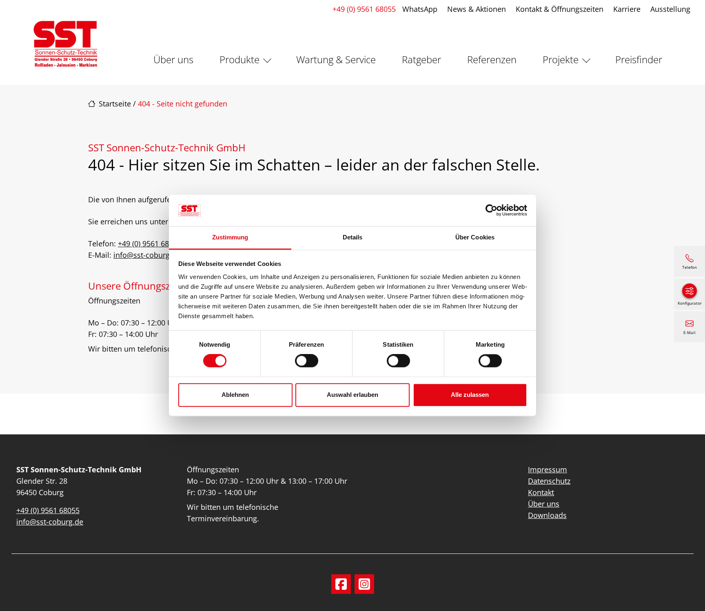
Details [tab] (353, 237)
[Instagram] (364, 584)
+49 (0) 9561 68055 (364, 9)
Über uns (173, 59)
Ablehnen (235, 394)
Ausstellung (670, 9)
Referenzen (492, 59)
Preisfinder (638, 59)
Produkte (239, 59)
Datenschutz (549, 481)
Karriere (627, 9)
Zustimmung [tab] (230, 237)
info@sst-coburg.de (146, 255)
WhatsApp (419, 9)
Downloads (547, 515)
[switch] (306, 360)
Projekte (561, 59)
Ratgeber (421, 59)
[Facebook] (341, 584)
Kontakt (541, 492)
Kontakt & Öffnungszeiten (559, 9)
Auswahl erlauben (352, 394)
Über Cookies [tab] (474, 237)
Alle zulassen (470, 394)
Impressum (547, 469)
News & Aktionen (476, 9)
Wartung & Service (336, 59)
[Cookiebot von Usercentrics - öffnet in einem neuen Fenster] (491, 210)
